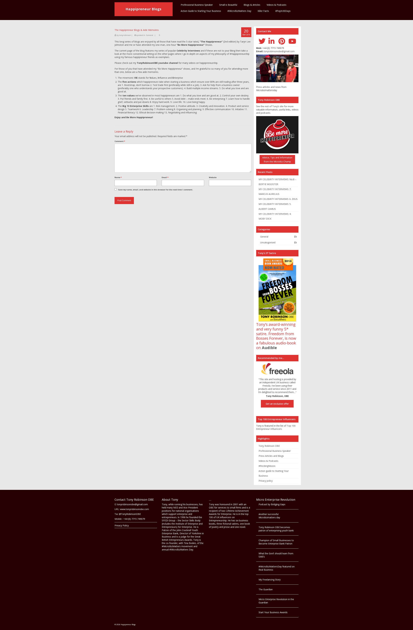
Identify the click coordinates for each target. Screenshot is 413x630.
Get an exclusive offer (277, 403)
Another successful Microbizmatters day (269, 516)
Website (213, 177)
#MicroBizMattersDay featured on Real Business (277, 568)
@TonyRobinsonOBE (130, 514)
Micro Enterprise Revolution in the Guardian (276, 601)
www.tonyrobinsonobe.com (134, 509)
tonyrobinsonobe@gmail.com (279, 51)
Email (165, 177)
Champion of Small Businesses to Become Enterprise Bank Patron (276, 542)
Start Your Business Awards (273, 612)
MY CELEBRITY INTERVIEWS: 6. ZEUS (278, 199)
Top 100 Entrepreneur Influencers (276, 427)
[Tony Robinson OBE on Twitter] (262, 41)
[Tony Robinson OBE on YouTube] (292, 41)
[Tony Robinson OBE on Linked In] (271, 41)
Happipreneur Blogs (143, 8)
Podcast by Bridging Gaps (272, 504)
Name (118, 177)
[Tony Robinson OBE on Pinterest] (281, 41)
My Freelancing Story (270, 579)
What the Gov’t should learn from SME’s (276, 555)
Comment (120, 141)
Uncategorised (267, 242)
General (149, 35)
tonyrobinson (125, 35)
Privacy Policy (122, 525)
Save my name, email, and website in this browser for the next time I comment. (155, 189)
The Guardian (266, 589)
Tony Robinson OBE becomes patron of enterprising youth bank (276, 529)
